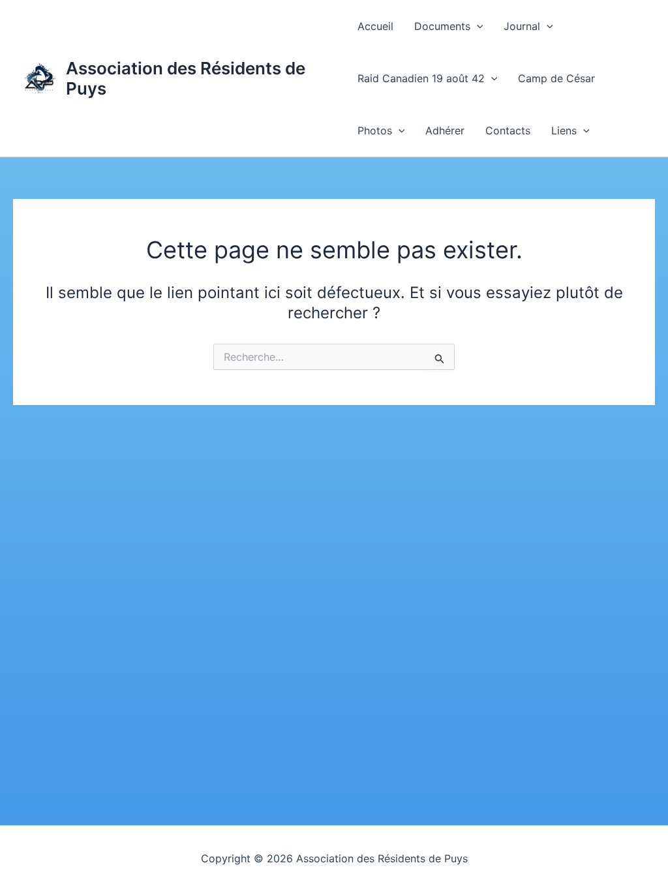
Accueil (375, 26)
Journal (522, 26)
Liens (564, 130)
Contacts (507, 130)
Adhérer (444, 130)
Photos (374, 130)
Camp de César (556, 78)
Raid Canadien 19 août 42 (421, 78)
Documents (442, 26)
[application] (476, 26)
